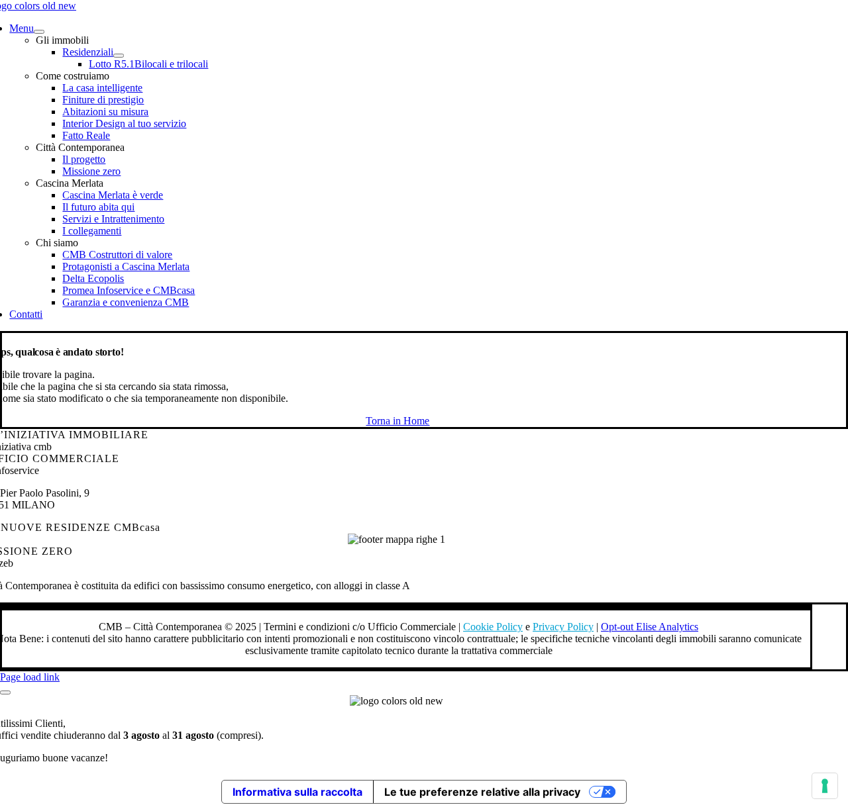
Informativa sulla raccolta (297, 791)
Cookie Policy (493, 626)
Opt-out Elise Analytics (649, 626)
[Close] (5, 692)
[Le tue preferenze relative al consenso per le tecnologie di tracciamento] (824, 785)
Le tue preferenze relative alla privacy (482, 791)
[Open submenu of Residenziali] (118, 56)
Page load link (30, 677)
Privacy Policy (563, 626)
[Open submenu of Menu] (39, 32)
